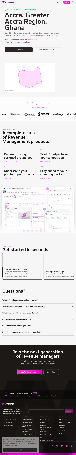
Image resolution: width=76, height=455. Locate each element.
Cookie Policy (31, 443)
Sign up (66, 2)
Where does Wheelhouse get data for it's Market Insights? (25, 306)
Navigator (25, 432)
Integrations (45, 419)
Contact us (63, 419)
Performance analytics (26, 426)
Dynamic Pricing (27, 419)
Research (43, 432)
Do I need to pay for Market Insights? (17, 319)
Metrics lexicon (46, 434)
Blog (60, 433)
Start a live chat (10, 419)
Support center (64, 422)
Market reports (28, 429)
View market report (47, 49)
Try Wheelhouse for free (29, 372)
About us (62, 425)
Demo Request (9, 425)
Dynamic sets (27, 422)
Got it (20, 450)
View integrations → (38, 107)
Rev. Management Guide (46, 429)
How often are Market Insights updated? (18, 326)
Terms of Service (11, 445)
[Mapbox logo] (9, 90)
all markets (32, 39)
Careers (61, 428)
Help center (8, 422)
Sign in (59, 2)
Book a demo (51, 372)
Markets (43, 422)
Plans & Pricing (27, 434)
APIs (41, 437)
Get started (19, 49)
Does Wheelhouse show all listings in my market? (21, 332)
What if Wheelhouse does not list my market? (20, 300)
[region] (30, 77)
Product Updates (46, 440)
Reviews (43, 425)
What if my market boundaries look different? (20, 313)
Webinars (62, 430)
